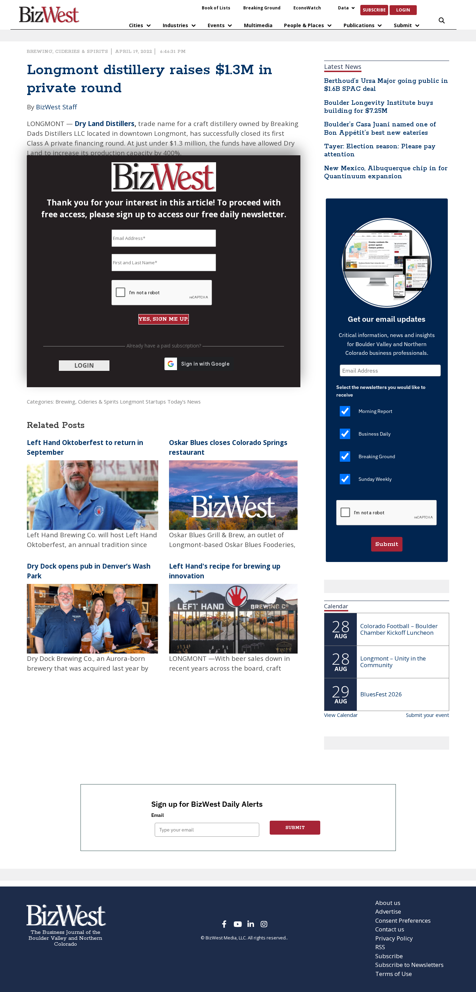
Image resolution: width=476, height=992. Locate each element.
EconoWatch (307, 7)
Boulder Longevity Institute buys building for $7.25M (378, 107)
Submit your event (427, 714)
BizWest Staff (56, 106)
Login (403, 10)
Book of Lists (216, 7)
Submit (403, 25)
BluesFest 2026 (381, 694)
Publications (359, 25)
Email (157, 815)
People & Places (304, 25)
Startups (156, 401)
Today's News (184, 401)
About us (387, 903)
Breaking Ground (262, 7)
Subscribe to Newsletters (409, 965)
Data (343, 7)
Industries (175, 25)
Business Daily (375, 434)
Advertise (388, 911)
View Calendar (341, 714)
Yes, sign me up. (164, 319)
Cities (136, 25)
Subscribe (374, 10)
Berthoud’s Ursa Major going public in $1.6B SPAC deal (386, 85)
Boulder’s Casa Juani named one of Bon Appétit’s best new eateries (380, 128)
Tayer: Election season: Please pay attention (380, 150)
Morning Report (375, 411)
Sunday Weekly (375, 479)
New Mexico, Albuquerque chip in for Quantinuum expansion (385, 172)
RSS (380, 947)
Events (216, 25)
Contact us (389, 929)
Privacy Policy (394, 938)
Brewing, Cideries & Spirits (67, 51)
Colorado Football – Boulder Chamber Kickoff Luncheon (399, 629)
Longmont (132, 401)
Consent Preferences (403, 920)
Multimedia (258, 25)
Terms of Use (393, 974)
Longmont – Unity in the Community (393, 661)
